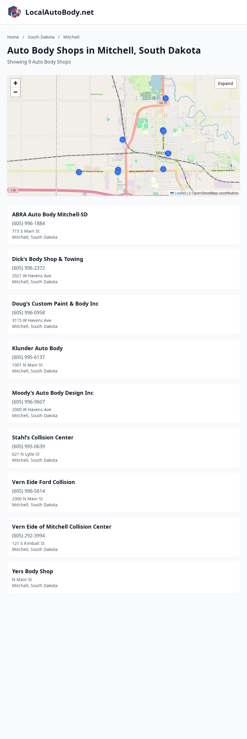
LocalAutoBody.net (59, 12)
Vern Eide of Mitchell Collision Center (61, 526)
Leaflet (180, 192)
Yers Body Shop (32, 571)
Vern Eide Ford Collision (43, 482)
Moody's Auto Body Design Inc (52, 392)
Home (13, 37)
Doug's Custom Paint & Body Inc (55, 303)
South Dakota (41, 37)
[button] (163, 169)
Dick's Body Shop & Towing (47, 259)
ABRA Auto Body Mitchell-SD (50, 214)
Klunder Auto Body (37, 348)
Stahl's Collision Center (42, 437)
